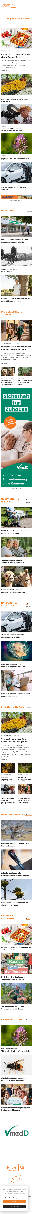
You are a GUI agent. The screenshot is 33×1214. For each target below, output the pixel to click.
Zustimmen (14, 1201)
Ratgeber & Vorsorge (7, 184)
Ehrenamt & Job (5, 155)
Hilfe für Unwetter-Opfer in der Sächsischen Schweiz (25, 382)
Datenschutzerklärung (11, 1198)
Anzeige (3, 126)
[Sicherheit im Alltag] (16, 1130)
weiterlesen (5, 70)
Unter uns (21, 378)
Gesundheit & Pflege (7, 378)
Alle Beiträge (28, 211)
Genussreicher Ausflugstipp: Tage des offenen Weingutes (24, 779)
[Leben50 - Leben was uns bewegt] (9, 4)
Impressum (20, 1198)
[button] (14, 1143)
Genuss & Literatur (7, 50)
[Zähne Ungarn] (16, 197)
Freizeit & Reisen (6, 97)
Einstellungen (14, 1206)
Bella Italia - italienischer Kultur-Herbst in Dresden (7, 779)
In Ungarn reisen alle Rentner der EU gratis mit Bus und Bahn (24, 800)
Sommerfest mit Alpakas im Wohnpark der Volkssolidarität (7, 382)
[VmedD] (16, 437)
